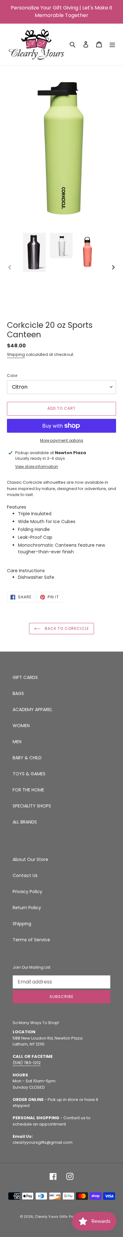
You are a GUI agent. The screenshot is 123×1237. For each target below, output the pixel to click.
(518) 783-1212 (27, 1063)
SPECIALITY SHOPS (32, 806)
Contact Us (25, 875)
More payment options (61, 440)
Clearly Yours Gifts (51, 1216)
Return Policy (27, 907)
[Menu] (112, 44)
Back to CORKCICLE (66, 628)
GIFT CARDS (25, 677)
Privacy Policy (27, 891)
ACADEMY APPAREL (32, 709)
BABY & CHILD (27, 758)
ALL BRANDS (25, 822)
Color (12, 375)
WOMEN (21, 725)
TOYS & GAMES (29, 774)
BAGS (18, 693)
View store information (36, 466)
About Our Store (30, 859)
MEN (17, 741)
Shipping (16, 354)
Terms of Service (31, 940)
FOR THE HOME (28, 790)
